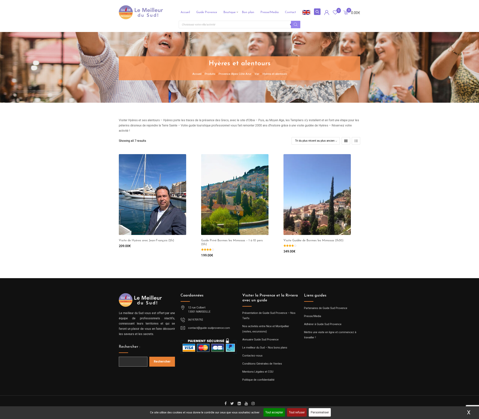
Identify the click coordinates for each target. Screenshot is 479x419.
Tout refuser (297, 412)
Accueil (185, 12)
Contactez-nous (252, 355)
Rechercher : (129, 347)
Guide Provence (206, 12)
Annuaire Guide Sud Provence (260, 339)
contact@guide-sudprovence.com (209, 328)
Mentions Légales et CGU (257, 371)
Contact (290, 12)
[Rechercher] (295, 24)
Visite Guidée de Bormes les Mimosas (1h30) (313, 240)
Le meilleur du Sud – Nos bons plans (264, 347)
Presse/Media (269, 12)
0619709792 (195, 319)
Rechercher (162, 361)
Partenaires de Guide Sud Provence (325, 308)
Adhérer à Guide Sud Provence (322, 324)
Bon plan (248, 12)
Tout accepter (274, 412)
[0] (345, 12)
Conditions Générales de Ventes (262, 363)
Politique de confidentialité (258, 379)
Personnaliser (320, 412)
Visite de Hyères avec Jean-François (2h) (146, 240)
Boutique (229, 12)
